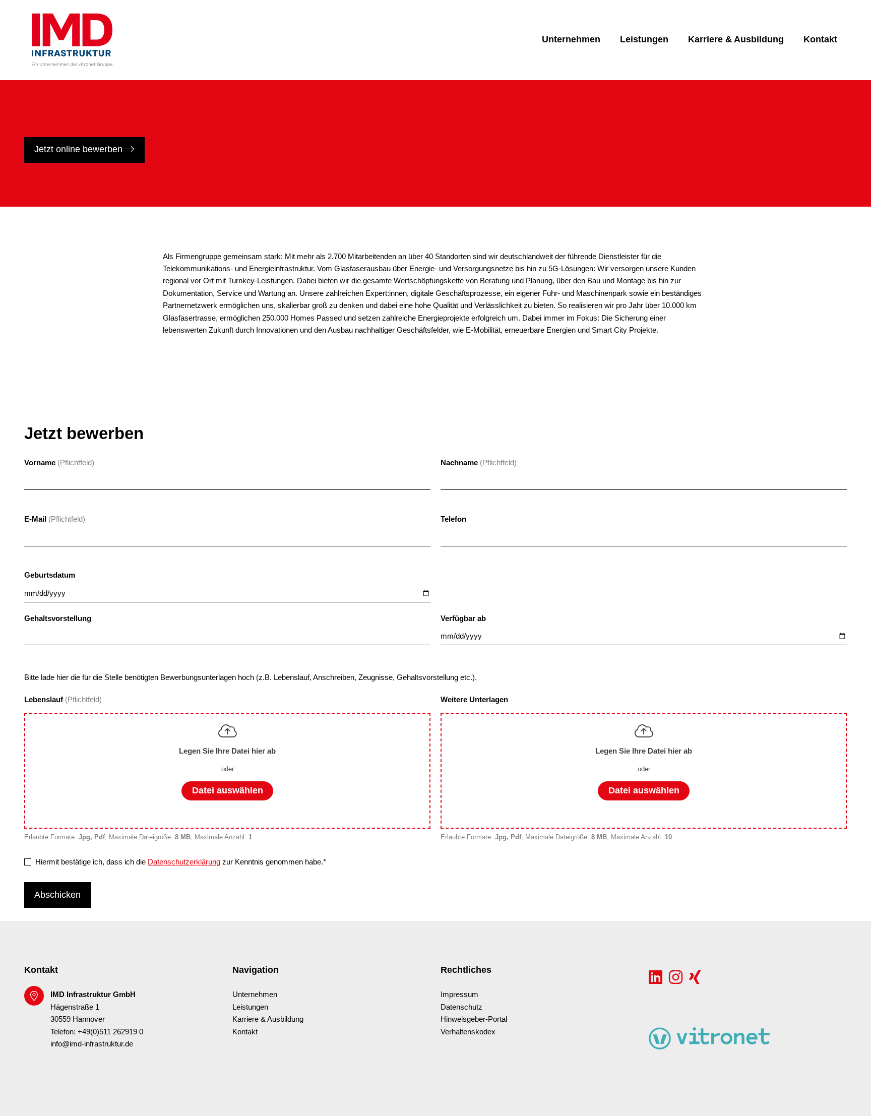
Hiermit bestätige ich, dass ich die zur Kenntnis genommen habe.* (180, 862)
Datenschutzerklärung (184, 862)
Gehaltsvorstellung (57, 618)
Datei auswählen (227, 790)
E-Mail (35, 519)
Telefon (453, 519)
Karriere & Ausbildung (736, 39)
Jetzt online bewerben (79, 149)
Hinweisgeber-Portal (474, 1019)
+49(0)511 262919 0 (110, 1032)
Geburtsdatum (49, 575)
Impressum (459, 994)
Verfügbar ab (463, 618)
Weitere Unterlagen (474, 700)
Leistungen (644, 39)
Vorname (39, 463)
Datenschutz (461, 1007)
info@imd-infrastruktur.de (91, 1044)
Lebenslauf (44, 700)
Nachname (459, 463)
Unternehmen (571, 39)
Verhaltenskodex (468, 1032)
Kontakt (820, 39)
